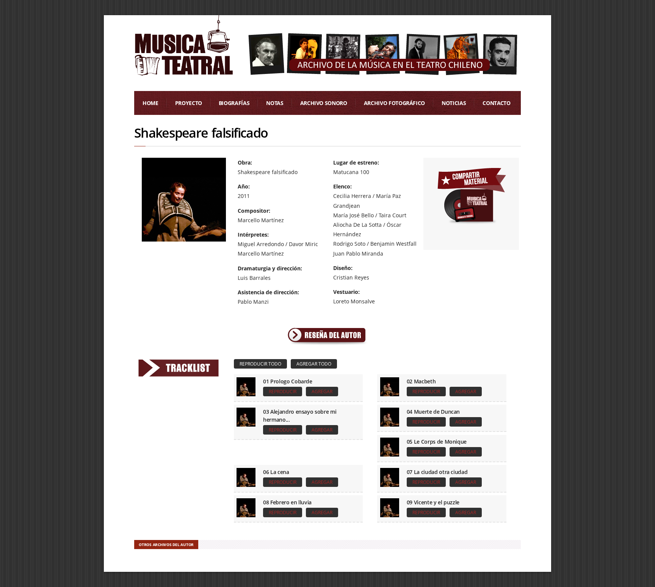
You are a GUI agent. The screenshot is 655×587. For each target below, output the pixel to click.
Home (150, 103)
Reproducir (282, 391)
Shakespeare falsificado (201, 132)
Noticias (454, 103)
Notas (274, 103)
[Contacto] (471, 194)
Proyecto (188, 103)
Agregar (322, 391)
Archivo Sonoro (323, 103)
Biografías (234, 103)
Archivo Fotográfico (394, 103)
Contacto (496, 103)
